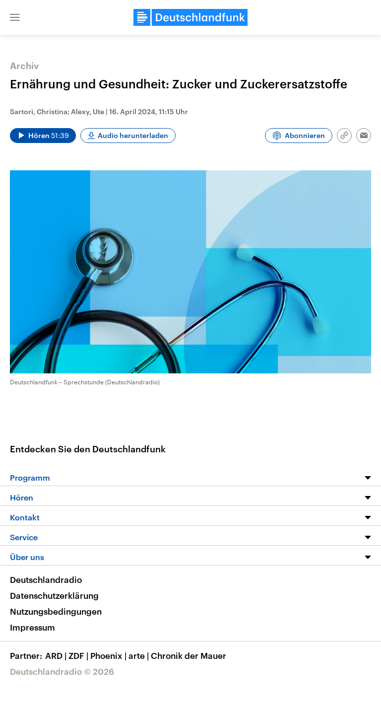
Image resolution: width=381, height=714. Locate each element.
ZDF (78, 655)
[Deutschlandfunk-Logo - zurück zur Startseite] (190, 17)
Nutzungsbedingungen (56, 611)
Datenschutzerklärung (54, 595)
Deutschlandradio (46, 579)
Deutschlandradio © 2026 (62, 671)
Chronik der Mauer (188, 655)
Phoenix (108, 655)
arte (138, 655)
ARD (55, 655)
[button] (15, 17)
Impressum (32, 627)
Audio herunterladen (133, 135)
